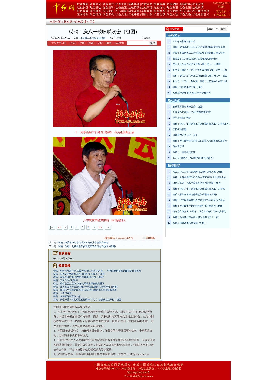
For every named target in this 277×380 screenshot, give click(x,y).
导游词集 (134, 11)
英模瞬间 (146, 11)
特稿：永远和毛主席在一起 (66, 296)
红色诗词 (134, 7)
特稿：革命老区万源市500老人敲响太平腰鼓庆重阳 (78, 283)
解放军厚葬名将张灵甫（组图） (188, 106)
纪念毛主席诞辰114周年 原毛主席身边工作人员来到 (199, 211)
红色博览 (95, 4)
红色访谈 (198, 7)
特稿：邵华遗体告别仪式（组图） (190, 223)
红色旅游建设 (200, 11)
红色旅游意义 (200, 14)
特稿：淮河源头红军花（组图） (188, 87)
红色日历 (95, 14)
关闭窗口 (151, 237)
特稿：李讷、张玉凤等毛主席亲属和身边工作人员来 (199, 189)
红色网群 (108, 4)
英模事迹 (134, 4)
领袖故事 (159, 4)
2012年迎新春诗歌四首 (184, 41)
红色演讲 (108, 7)
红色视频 (82, 4)
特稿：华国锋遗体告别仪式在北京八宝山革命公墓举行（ (201, 140)
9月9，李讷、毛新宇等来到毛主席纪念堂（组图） (198, 183)
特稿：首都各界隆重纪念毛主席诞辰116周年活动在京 (199, 177)
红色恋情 (198, 4)
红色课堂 (134, 14)
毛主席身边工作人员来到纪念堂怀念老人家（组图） (199, 171)
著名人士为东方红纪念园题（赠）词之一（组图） (198, 64)
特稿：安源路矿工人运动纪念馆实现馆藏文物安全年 (199, 47)
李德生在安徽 (179, 129)
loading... (57, 258)
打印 (73, 43)
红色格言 (95, 11)
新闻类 (68, 21)
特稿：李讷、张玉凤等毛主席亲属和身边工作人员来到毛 (201, 123)
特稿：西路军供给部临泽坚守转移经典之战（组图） (79, 277)
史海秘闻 (172, 4)
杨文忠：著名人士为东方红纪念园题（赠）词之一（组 (200, 70)
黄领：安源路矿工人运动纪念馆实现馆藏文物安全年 (199, 53)
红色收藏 (82, 11)
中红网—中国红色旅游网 (92, 38)
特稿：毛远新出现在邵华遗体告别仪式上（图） (196, 217)
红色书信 (95, 7)
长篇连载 (159, 14)
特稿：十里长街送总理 (184, 152)
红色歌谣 (146, 7)
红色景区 (121, 7)
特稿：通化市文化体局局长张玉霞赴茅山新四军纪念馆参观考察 (85, 290)
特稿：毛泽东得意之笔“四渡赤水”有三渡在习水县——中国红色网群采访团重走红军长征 (97, 270)
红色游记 (172, 7)
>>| (108, 227)
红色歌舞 (172, 11)
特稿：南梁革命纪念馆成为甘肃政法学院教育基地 (83, 242)
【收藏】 (109, 43)
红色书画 (185, 7)
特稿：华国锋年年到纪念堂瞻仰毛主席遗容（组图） (199, 206)
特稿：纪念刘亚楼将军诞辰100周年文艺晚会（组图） (79, 274)
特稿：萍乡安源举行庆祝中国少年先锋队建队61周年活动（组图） (86, 286)
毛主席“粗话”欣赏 (182, 118)
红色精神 (121, 11)
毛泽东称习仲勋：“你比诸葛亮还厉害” (192, 112)
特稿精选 (159, 11)
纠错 (91, 43)
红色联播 (82, 7)
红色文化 (121, 14)
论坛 (100, 43)
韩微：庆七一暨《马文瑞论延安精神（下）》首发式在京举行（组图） (88, 299)
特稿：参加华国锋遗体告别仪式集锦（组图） (195, 194)
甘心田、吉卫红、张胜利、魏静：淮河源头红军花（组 (200, 81)
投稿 (82, 43)
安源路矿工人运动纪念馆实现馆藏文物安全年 (195, 58)
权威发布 (146, 4)
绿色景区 (108, 11)
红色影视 (108, 14)
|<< (52, 227)
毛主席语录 (178, 146)
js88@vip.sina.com (142, 376)
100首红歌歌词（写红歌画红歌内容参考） (194, 158)
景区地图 (82, 14)
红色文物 (185, 14)
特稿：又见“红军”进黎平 (65, 280)
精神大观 (146, 14)
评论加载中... (67, 258)
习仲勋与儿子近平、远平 (185, 135)
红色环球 (185, 11)
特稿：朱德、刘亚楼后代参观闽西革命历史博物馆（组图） (87, 246)
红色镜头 (159, 7)
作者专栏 (121, 4)
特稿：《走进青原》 (63, 293)
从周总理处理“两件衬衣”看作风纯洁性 (192, 93)
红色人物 (172, 14)
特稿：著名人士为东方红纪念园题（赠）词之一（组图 (200, 75)
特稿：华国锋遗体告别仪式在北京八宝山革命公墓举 (199, 200)
